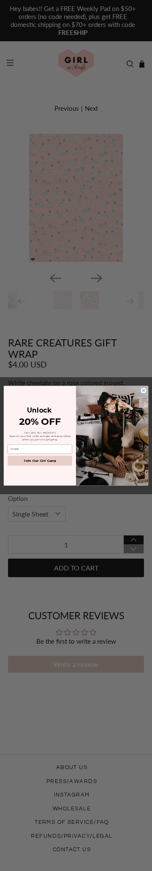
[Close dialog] (143, 390)
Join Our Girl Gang (40, 460)
